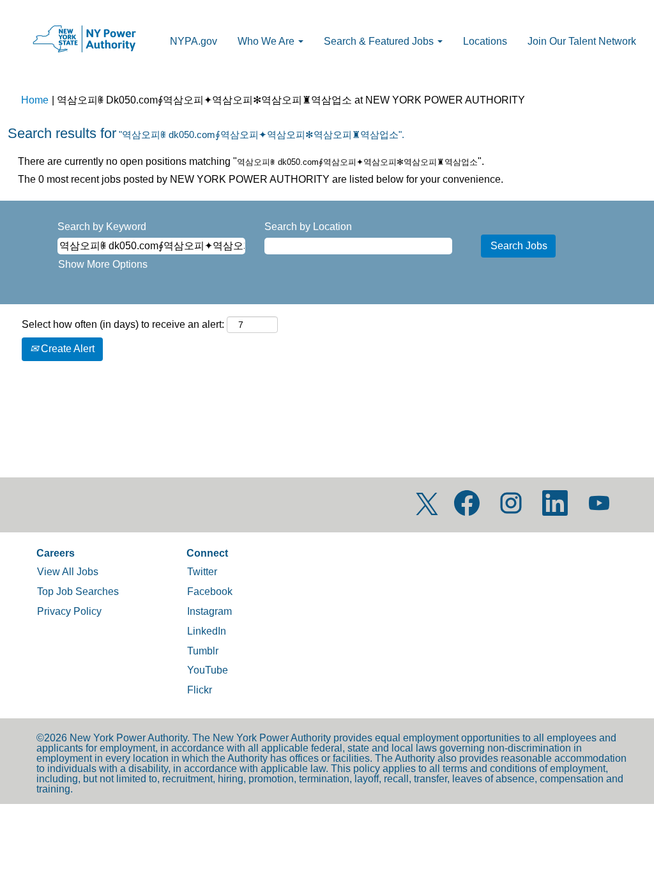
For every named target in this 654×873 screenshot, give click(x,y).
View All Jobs (67, 571)
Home (35, 100)
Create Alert (66, 348)
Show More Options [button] (103, 264)
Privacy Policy (69, 611)
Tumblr (202, 650)
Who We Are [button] (267, 41)
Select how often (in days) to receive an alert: (123, 324)
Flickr (199, 689)
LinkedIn (206, 631)
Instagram (209, 611)
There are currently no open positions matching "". (251, 161)
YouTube (207, 670)
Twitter (202, 571)
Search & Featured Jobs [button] (380, 41)
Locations (485, 41)
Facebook (209, 591)
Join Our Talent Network (582, 41)
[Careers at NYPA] (84, 39)
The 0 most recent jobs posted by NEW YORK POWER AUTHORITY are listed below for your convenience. (260, 179)
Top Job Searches (78, 591)
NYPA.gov (193, 41)
